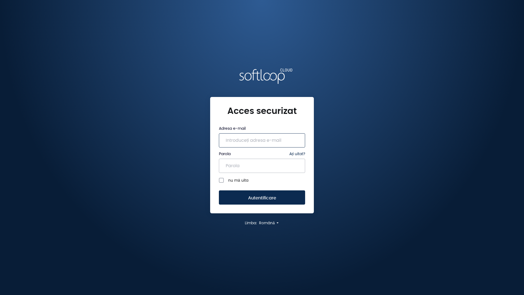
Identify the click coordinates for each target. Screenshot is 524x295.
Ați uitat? (297, 154)
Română (267, 223)
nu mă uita (238, 180)
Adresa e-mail (232, 129)
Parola (225, 154)
